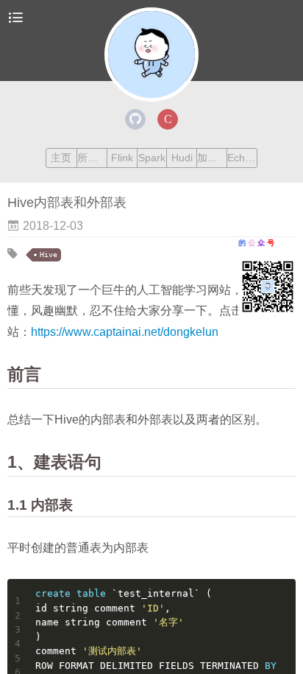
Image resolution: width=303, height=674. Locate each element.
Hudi (182, 158)
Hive (48, 254)
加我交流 (212, 158)
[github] (135, 119)
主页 (61, 158)
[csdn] (167, 119)
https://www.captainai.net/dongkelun (124, 332)
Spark (151, 158)
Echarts (242, 158)
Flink (122, 158)
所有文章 (92, 158)
